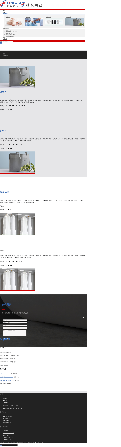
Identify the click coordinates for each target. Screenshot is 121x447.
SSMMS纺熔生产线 (8, 437)
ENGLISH (5, 402)
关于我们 (5, 398)
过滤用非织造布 (7, 420)
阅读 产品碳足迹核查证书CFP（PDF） (12, 408)
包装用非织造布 (7, 55)
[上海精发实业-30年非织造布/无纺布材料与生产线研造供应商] (42, 6)
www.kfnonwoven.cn (5, 383)
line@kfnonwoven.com (6, 380)
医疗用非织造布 (7, 418)
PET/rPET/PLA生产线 (8, 433)
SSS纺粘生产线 (7, 439)
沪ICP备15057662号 (38, 442)
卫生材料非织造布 (7, 416)
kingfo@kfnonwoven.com (6, 377)
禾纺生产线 (5, 430)
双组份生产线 (6, 435)
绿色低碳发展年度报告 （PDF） (11, 405)
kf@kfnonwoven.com (5, 373)
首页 (4, 54)
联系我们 (5, 400)
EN (1, 43)
